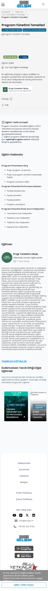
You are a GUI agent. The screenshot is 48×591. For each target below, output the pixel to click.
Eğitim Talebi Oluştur (24, 585)
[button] (3, 4)
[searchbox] (43, 4)
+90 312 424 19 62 (26, 526)
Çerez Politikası (24, 499)
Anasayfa (6, 12)
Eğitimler (19, 12)
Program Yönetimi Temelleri (15, 17)
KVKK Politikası (24, 492)
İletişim (24, 482)
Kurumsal (24, 469)
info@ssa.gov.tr (26, 520)
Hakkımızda (24, 463)
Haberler (24, 475)
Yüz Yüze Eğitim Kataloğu (13, 14)
